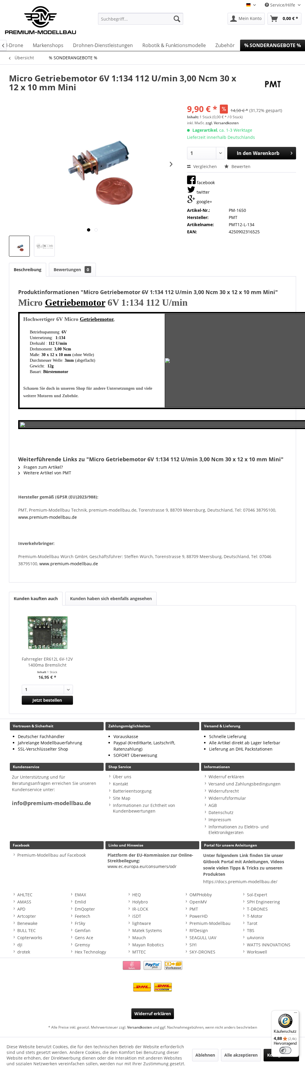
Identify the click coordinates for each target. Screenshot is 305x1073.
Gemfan (83, 930)
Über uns (122, 776)
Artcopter (26, 916)
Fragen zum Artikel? (42, 467)
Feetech (82, 916)
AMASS (24, 902)
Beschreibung (27, 269)
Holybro (140, 902)
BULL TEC (26, 930)
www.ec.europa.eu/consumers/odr (142, 866)
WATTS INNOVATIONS (268, 945)
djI (19, 945)
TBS (250, 930)
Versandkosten (139, 1027)
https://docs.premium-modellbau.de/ (240, 881)
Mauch (139, 937)
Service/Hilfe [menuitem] (282, 5)
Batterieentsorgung (132, 791)
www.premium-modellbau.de (47, 517)
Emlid (80, 902)
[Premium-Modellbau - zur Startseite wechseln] (40, 19)
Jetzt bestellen (47, 700)
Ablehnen (205, 1055)
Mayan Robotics (148, 945)
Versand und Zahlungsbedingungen (244, 784)
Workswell (257, 952)
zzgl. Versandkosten (222, 122)
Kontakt (120, 784)
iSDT (136, 916)
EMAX (80, 894)
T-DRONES (257, 909)
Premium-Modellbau (210, 923)
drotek (23, 952)
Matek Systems (147, 930)
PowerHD (198, 916)
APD (21, 909)
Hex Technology (90, 952)
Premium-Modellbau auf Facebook (51, 855)
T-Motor (255, 916)
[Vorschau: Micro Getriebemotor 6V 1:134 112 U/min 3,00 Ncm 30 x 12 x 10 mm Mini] (19, 246)
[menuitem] (140, 19)
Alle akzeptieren (241, 1055)
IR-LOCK (140, 909)
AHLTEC (24, 894)
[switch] (285, 1050)
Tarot (252, 923)
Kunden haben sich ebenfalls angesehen (111, 598)
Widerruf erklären (226, 776)
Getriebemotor (75, 302)
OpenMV (198, 902)
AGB (212, 805)
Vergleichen (204, 166)
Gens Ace (84, 937)
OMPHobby (200, 894)
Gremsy (82, 945)
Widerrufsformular (227, 798)
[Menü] (295, 1014)
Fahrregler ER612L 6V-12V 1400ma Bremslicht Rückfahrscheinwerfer (47, 662)
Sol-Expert (257, 894)
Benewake (27, 923)
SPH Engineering (263, 902)
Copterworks (29, 937)
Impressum (219, 819)
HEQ (136, 894)
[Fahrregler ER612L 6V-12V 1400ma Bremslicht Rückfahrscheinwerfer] (47, 632)
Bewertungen (71, 269)
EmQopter (85, 909)
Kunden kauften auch (36, 598)
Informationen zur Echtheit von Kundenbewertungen (144, 808)
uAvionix (255, 937)
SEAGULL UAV (202, 937)
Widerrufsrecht (223, 791)
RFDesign (198, 930)
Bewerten (240, 166)
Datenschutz (221, 812)
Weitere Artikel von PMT (46, 473)
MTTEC (139, 952)
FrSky (80, 923)
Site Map (121, 798)
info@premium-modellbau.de (51, 803)
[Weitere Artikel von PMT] (273, 84)
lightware (141, 923)
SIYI (193, 945)
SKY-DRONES (202, 952)
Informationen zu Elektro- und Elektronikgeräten (238, 829)
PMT (193, 909)
